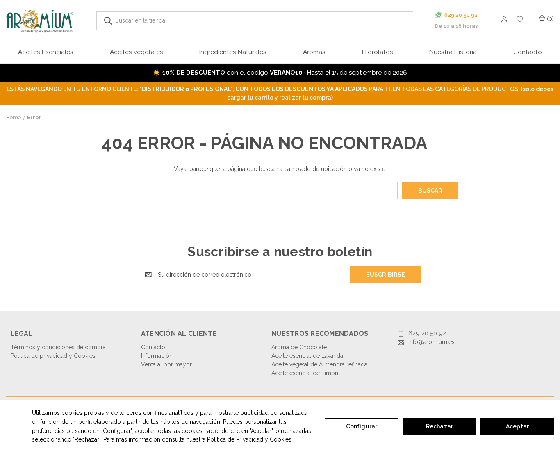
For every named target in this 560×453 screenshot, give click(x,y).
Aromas (314, 52)
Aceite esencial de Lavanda (307, 356)
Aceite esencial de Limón (304, 373)
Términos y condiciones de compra (58, 347)
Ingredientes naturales (232, 52)
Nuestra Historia (453, 52)
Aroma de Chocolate (299, 347)
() (549, 19)
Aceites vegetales (136, 52)
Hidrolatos (377, 52)
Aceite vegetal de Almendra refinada (319, 364)
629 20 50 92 (427, 333)
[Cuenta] (520, 21)
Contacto (527, 52)
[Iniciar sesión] (504, 20)
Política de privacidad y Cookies (53, 356)
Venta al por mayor (166, 364)
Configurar (361, 426)
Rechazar (439, 426)
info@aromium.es (431, 342)
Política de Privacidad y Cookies (249, 439)
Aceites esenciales (45, 52)
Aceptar (517, 426)
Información (157, 356)
